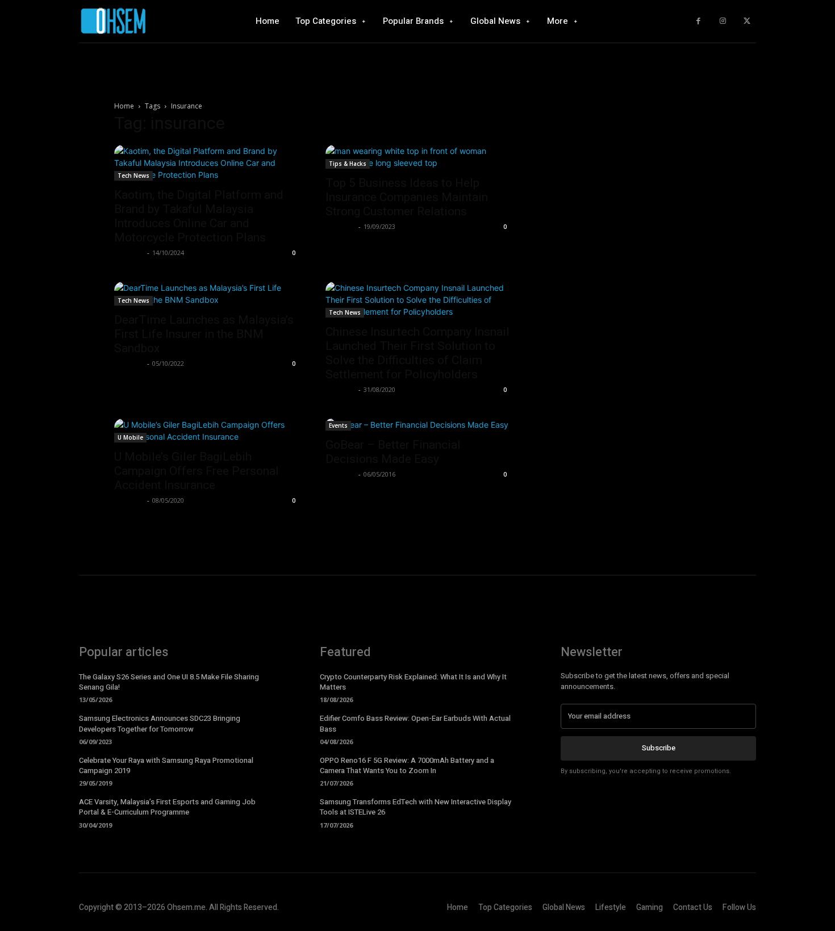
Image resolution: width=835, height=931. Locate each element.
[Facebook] (698, 21)
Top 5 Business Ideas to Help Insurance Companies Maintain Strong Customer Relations (406, 197)
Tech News (133, 175)
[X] (746, 21)
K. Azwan (129, 252)
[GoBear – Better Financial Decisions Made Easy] (417, 425)
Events (338, 425)
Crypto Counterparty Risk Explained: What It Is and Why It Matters (413, 681)
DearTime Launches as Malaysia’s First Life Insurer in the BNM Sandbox (204, 334)
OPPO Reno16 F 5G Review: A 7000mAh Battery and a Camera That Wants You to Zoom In (407, 765)
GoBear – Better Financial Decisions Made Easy (393, 452)
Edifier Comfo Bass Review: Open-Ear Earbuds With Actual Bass (415, 723)
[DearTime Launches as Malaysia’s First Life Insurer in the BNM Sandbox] (206, 294)
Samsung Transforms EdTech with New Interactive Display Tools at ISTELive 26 (415, 806)
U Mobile (130, 437)
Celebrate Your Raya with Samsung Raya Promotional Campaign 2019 (166, 765)
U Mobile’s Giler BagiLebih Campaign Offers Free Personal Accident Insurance (196, 471)
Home (124, 106)
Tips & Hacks (347, 164)
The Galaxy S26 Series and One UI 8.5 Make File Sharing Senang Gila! (169, 681)
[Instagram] (722, 21)
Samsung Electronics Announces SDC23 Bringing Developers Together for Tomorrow (159, 723)
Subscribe (658, 747)
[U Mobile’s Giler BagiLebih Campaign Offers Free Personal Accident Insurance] (206, 430)
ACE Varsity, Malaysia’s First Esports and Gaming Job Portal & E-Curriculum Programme (167, 806)
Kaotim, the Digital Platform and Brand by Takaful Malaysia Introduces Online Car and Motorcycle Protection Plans (198, 216)
